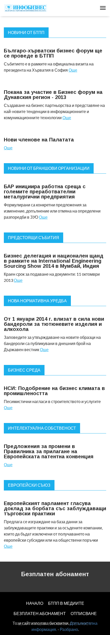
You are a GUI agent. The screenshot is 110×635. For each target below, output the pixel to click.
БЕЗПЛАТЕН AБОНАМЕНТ (40, 613)
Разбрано (69, 629)
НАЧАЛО (34, 603)
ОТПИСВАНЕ (84, 613)
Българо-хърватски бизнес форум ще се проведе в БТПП (53, 53)
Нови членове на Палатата (39, 139)
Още (73, 70)
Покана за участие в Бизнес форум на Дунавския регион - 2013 (53, 94)
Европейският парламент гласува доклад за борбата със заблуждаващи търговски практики (55, 508)
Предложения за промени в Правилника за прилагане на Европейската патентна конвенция (48, 451)
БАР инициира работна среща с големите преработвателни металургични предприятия (44, 191)
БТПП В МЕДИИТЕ (66, 603)
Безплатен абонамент (55, 574)
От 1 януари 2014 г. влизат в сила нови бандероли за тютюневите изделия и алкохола (54, 324)
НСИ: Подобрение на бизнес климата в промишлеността (54, 390)
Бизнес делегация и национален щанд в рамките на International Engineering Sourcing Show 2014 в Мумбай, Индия (53, 261)
